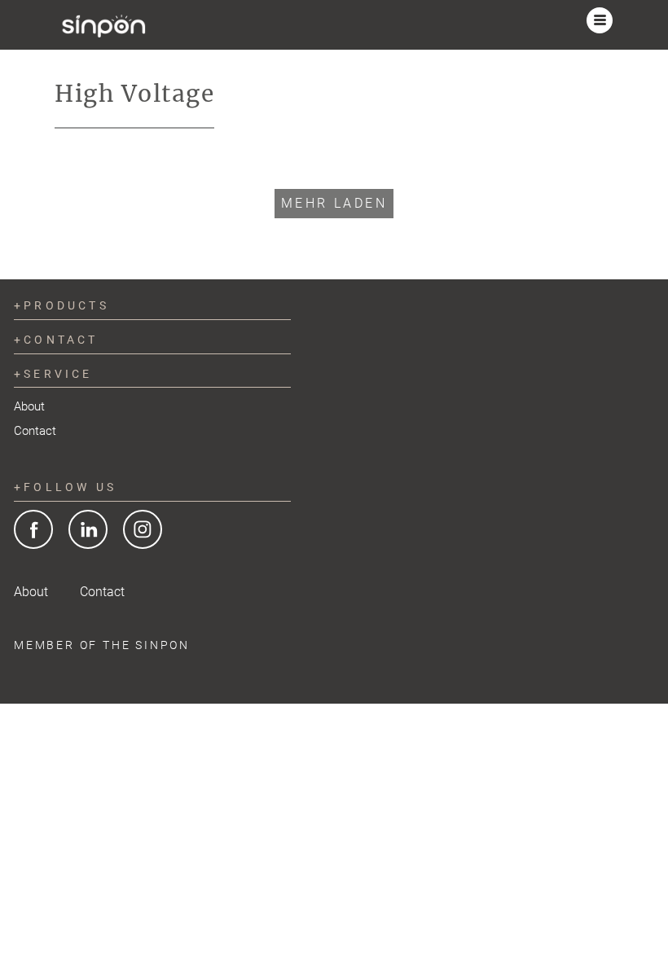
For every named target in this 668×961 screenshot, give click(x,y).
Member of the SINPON (102, 645)
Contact (35, 430)
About (29, 406)
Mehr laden (334, 203)
